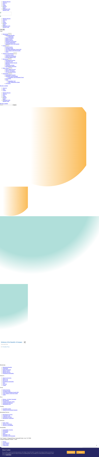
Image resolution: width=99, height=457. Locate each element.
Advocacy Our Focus (10, 70)
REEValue (7, 64)
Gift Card (5, 384)
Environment (8, 78)
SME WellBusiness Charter (14, 82)
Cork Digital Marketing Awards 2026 (13, 49)
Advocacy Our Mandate (10, 71)
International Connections (10, 66)
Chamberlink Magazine (8, 403)
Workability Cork (11, 81)
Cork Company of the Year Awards (12, 50)
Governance (8, 83)
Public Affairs (6, 68)
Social (6, 79)
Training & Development (8, 53)
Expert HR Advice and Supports (12, 44)
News (4, 4)
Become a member (4, 85)
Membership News (7, 404)
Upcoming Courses (9, 54)
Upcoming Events (9, 48)
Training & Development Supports (10, 410)
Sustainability (5, 73)
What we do (5, 379)
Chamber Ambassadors (10, 42)
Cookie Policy (6, 445)
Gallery (7, 51)
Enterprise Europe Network (11, 62)
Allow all (80, 452)
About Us (5, 2)
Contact (4, 5)
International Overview (10, 60)
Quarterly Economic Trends (8, 401)
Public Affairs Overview (10, 69)
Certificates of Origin (9, 65)
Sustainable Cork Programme (11, 76)
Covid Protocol (6, 442)
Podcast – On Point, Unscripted (9, 399)
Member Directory (7, 1)
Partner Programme (9, 37)
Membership (5, 34)
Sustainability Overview (10, 75)
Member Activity (9, 39)
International (5, 59)
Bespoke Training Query (10, 57)
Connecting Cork (9, 61)
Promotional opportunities (10, 41)
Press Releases (6, 400)
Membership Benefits (9, 35)
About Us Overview (7, 378)
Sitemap (4, 441)
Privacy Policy (6, 444)
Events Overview (9, 47)
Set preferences (71, 452)
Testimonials (10, 36)
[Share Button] (24, 342)
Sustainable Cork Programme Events (16, 77)
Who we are (5, 380)
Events (4, 45)
